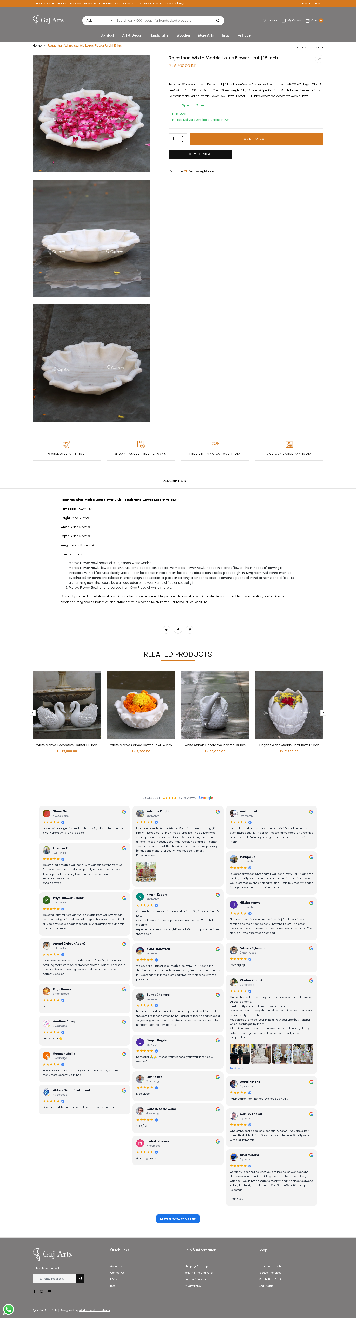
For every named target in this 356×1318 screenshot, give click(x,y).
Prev (304, 47)
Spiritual (107, 35)
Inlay (226, 35)
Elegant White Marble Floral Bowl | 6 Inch (289, 745)
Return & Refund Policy (198, 1272)
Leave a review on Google (178, 1218)
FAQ (317, 3)
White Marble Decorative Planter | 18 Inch (215, 745)
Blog (113, 1286)
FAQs (113, 1279)
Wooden (183, 35)
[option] (67, 715)
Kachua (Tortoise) (270, 1272)
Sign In (305, 3)
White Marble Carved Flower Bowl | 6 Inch (141, 745)
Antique (244, 35)
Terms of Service (195, 1279)
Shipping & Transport (197, 1266)
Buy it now (200, 154)
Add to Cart (257, 139)
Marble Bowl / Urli (270, 1279)
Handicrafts (159, 35)
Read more (236, 1068)
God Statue (266, 1286)
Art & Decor (131, 35)
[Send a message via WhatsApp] (8, 1309)
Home (37, 45)
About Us (116, 1266)
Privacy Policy (192, 1286)
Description (174, 481)
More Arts (206, 35)
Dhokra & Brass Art (270, 1266)
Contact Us (117, 1272)
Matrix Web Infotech (94, 1310)
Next (316, 47)
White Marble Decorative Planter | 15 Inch (66, 745)
